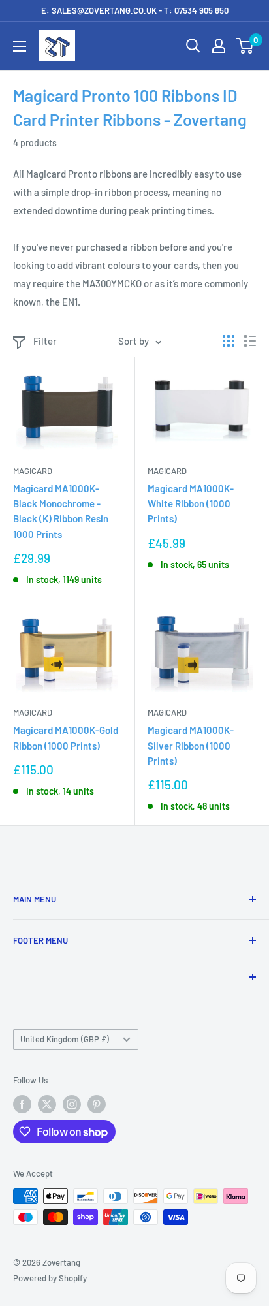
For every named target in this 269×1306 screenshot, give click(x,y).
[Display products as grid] (228, 341)
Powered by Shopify (50, 1278)
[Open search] (193, 46)
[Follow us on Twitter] (47, 1104)
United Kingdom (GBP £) (64, 1039)
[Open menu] (19, 46)
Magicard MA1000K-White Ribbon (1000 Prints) (191, 504)
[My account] (218, 46)
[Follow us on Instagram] (72, 1104)
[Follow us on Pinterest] (96, 1104)
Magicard (32, 471)
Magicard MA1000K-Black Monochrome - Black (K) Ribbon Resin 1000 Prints (60, 511)
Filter (45, 341)
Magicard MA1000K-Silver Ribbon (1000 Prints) (191, 745)
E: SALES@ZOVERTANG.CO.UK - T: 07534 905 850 (135, 10)
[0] (245, 46)
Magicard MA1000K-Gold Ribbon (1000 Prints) (65, 737)
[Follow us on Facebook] (22, 1104)
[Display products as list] (250, 341)
